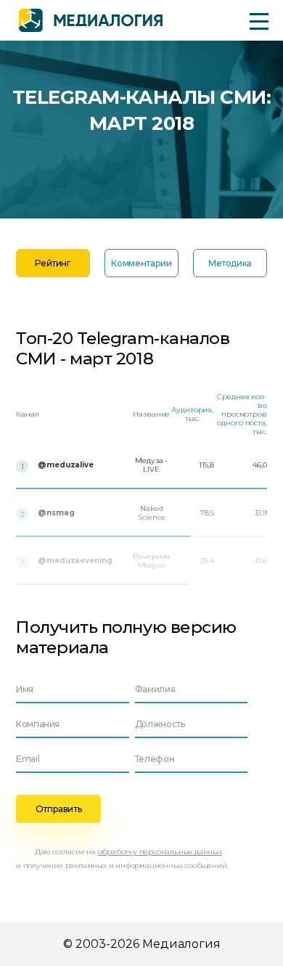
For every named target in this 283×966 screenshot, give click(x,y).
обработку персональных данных (160, 851)
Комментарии (141, 263)
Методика (230, 263)
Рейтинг (52, 263)
